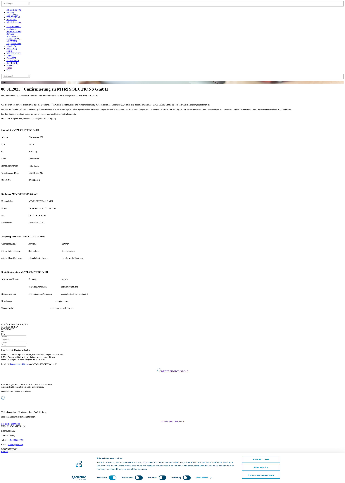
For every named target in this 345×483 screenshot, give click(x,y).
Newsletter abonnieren (10, 424)
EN (7, 70)
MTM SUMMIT (13, 26)
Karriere (4, 451)
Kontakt (9, 65)
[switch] (139, 477)
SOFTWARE (12, 15)
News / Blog (11, 48)
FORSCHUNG (13, 17)
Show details (202, 478)
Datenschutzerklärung (19, 364)
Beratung (10, 12)
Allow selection (261, 467)
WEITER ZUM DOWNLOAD (174, 371)
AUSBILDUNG (13, 10)
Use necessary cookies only (261, 475)
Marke (9, 51)
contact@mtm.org (15, 444)
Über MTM (11, 46)
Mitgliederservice (13, 22)
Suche (9, 68)
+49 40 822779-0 (16, 440)
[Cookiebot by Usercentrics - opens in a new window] (79, 478)
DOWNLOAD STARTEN (172, 421)
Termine (9, 56)
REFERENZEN (13, 53)
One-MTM (11, 58)
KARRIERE (12, 63)
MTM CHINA (12, 60)
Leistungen (11, 29)
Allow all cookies (261, 459)
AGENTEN (11, 19)
